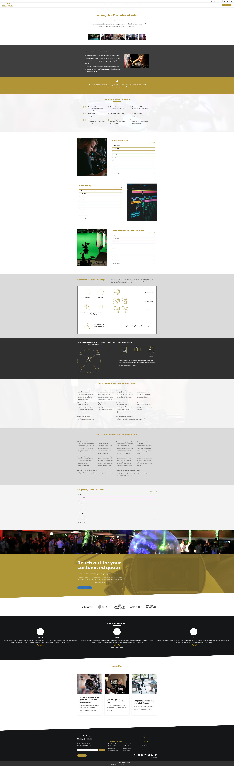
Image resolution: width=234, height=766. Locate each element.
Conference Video (112, 745)
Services (114, 762)
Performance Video (127, 747)
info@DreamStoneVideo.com (31, 1)
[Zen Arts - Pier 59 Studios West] (145, 37)
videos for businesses (116, 54)
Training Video (126, 745)
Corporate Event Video (128, 743)
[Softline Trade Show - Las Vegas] (132, 37)
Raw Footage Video (127, 748)
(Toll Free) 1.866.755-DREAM (17, 1)
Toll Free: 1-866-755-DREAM (83, 743)
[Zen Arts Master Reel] (94, 37)
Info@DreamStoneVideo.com (84, 745)
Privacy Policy (154, 757)
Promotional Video (112, 743)
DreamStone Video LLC (108, 762)
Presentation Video (112, 747)
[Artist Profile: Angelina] (119, 37)
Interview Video (111, 748)
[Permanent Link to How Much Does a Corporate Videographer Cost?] (117, 684)
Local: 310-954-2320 (81, 742)
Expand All (151, 142)
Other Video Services (113, 750)
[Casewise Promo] (107, 37)
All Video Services (127, 750)
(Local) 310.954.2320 (6, 1)
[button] (133, 146)
